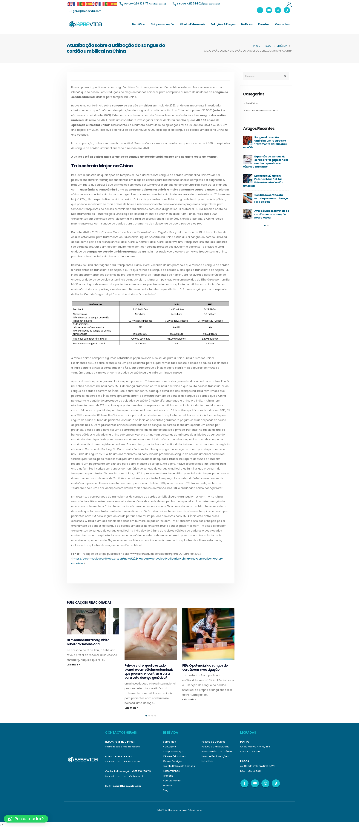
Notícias (246, 24)
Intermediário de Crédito (217, 751)
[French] (76, 3)
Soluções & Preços (223, 24)
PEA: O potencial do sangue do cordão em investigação (205, 667)
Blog (165, 790)
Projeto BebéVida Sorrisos (179, 766)
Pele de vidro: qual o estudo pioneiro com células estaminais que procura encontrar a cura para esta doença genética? (149, 671)
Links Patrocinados (192, 810)
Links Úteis (207, 761)
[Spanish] (89, 3)
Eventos (263, 24)
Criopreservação (162, 24)
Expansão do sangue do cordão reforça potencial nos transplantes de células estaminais (265, 161)
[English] (70, 3)
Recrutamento (172, 780)
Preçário (168, 775)
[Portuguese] (82, 3)
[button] (146, 715)
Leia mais (73, 664)
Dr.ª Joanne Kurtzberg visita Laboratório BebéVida (88, 642)
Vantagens (170, 746)
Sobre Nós (169, 741)
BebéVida (138, 24)
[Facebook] (260, 10)
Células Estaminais (192, 24)
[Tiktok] (287, 10)
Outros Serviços (172, 761)
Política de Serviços (213, 741)
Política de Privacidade (215, 746)
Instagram (265, 783)
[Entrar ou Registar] (289, 4)
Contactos (282, 24)
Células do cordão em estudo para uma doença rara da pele (271, 198)
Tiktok (276, 783)
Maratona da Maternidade (262, 110)
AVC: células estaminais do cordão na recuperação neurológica (271, 214)
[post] (247, 140)
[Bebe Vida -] (85, 24)
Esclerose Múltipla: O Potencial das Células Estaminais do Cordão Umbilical (263, 181)
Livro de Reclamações (215, 756)
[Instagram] (278, 10)
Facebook (244, 783)
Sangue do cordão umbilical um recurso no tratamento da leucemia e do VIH (265, 142)
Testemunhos (171, 770)
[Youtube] (269, 10)
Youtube (255, 783)
